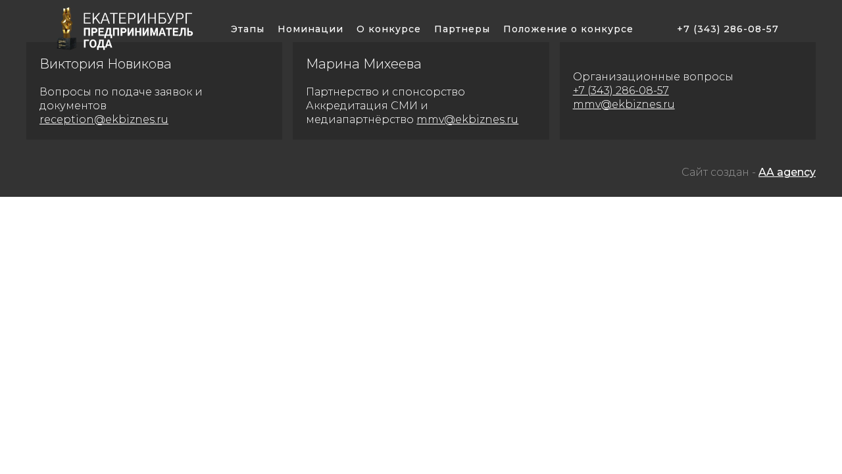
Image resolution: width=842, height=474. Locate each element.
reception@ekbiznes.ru (103, 119)
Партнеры (462, 29)
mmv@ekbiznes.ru (467, 119)
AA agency (787, 172)
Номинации (310, 29)
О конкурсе (389, 29)
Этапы (247, 29)
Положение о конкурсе (568, 29)
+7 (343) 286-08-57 (728, 29)
